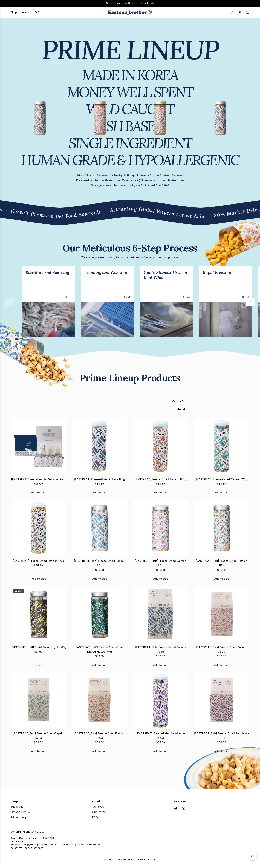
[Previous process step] (9, 302)
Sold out (38, 665)
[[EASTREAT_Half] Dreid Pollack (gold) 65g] (38, 614)
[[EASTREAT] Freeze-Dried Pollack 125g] (99, 446)
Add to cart (38, 492)
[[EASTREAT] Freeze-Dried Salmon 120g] (160, 446)
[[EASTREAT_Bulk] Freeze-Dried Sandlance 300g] (221, 700)
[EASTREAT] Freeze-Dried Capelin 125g (221, 479)
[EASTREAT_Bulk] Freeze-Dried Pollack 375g (160, 649)
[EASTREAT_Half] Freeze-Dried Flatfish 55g (221, 563)
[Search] (232, 12)
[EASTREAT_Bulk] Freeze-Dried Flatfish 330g (99, 736)
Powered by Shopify (147, 859)
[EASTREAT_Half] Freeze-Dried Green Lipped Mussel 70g (99, 649)
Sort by (177, 400)
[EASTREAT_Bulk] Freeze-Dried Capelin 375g (38, 736)
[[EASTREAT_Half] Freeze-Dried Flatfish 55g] (221, 528)
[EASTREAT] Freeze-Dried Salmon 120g (160, 479)
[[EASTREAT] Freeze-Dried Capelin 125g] (221, 446)
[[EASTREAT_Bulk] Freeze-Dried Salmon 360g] (221, 614)
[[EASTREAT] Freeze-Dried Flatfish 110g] (38, 528)
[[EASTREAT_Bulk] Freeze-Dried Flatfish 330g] (99, 700)
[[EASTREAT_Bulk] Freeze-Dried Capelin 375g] (38, 700)
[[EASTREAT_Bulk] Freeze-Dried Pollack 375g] (160, 614)
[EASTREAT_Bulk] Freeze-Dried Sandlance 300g (221, 736)
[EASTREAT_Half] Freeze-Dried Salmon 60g (160, 563)
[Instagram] (175, 808)
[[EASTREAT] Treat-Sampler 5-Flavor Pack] (38, 446)
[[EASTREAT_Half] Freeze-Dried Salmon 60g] (160, 528)
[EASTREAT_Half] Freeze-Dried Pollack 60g (99, 563)
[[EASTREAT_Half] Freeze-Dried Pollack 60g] (99, 528)
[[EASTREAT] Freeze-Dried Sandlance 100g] (160, 700)
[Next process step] (250, 302)
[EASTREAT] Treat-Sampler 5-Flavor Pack (38, 479)
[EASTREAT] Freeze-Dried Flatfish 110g (38, 560)
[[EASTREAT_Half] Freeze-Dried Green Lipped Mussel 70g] (99, 614)
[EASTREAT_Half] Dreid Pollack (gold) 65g (38, 647)
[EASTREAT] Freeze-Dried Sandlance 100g (160, 736)
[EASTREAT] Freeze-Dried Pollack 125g (99, 479)
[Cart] (248, 12)
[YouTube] (183, 808)
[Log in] (240, 12)
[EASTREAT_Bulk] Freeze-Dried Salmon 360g (221, 649)
